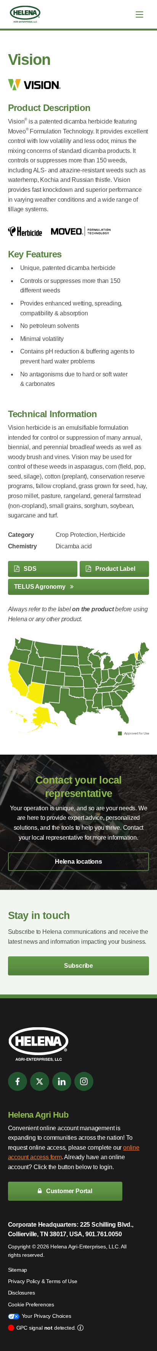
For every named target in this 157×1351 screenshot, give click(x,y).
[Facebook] (17, 1081)
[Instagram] (83, 1081)
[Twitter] (39, 1081)
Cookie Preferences (31, 1304)
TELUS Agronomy (40, 586)
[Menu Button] (139, 14)
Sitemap (17, 1270)
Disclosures (21, 1293)
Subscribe (78, 965)
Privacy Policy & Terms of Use (42, 1281)
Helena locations (78, 861)
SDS (29, 568)
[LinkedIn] (61, 1081)
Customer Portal (68, 1191)
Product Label (114, 568)
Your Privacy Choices (46, 1316)
